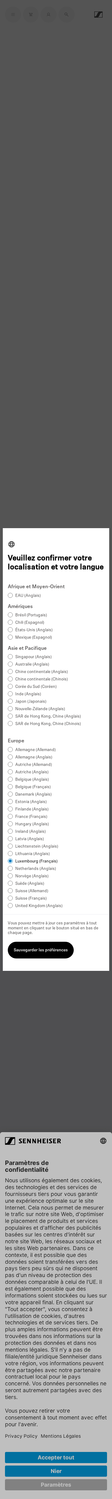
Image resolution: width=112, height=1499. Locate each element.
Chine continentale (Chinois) (41, 679)
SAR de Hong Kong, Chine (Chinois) (48, 724)
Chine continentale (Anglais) (41, 672)
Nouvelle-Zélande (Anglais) (40, 709)
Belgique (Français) (33, 787)
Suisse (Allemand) (31, 891)
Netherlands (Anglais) (35, 869)
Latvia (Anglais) (29, 839)
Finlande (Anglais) (32, 809)
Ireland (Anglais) (30, 832)
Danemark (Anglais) (33, 795)
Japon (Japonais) (30, 702)
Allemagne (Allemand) (35, 750)
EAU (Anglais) (28, 596)
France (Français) (31, 817)
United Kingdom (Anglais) (39, 906)
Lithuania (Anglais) (32, 854)
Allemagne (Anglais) (33, 757)
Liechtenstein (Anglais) (36, 847)
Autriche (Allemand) (33, 765)
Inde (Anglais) (28, 694)
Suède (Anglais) (29, 884)
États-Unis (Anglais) (34, 630)
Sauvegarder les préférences (41, 950)
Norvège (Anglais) (32, 876)
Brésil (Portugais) (31, 615)
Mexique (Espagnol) (33, 638)
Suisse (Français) (31, 899)
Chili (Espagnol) (29, 623)
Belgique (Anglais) (32, 780)
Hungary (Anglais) (32, 824)
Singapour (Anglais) (33, 657)
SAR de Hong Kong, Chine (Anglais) (48, 717)
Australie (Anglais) (32, 665)
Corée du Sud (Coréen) (36, 687)
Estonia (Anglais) (31, 802)
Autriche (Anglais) (32, 772)
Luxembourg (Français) (36, 861)
